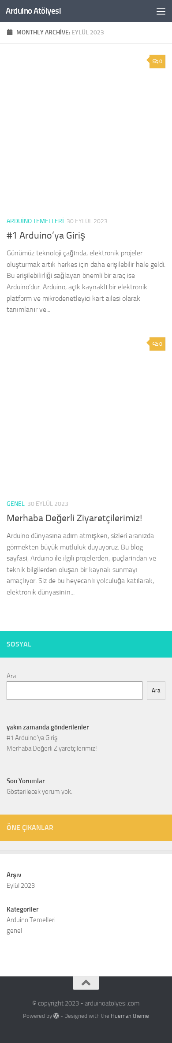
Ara (11, 676)
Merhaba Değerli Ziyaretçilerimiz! (74, 518)
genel (16, 504)
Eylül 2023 (21, 886)
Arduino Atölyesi (33, 11)
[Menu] (161, 11)
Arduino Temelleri (35, 221)
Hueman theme (130, 1016)
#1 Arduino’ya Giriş (46, 235)
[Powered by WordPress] (56, 1016)
